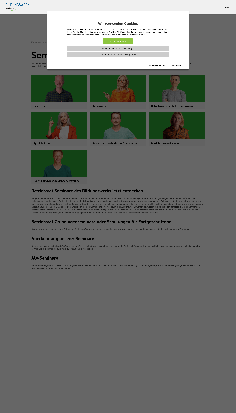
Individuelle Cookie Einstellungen (118, 48)
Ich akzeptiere (118, 41)
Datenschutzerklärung (158, 65)
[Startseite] (19, 6)
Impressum (177, 65)
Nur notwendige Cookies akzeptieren (118, 55)
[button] (224, 7)
